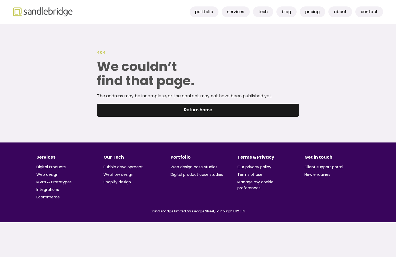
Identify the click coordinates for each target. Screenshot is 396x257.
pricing (312, 12)
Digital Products (51, 167)
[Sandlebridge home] (42, 11)
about (340, 12)
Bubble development (123, 167)
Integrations (47, 189)
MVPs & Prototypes (54, 182)
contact (369, 12)
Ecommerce (48, 197)
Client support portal (323, 167)
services (235, 12)
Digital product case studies (197, 174)
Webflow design (118, 174)
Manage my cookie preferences (255, 185)
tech (263, 12)
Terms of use (249, 174)
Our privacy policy (254, 167)
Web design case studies (194, 167)
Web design (47, 174)
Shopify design (117, 182)
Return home (198, 110)
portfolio (204, 12)
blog (286, 12)
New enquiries (317, 174)
